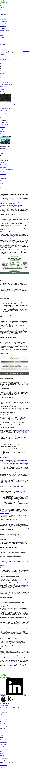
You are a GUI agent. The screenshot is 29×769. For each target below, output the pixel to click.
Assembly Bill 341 (9, 240)
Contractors (25, 381)
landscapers (2, 493)
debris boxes (16, 285)
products (16, 542)
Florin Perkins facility (8, 661)
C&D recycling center (21, 432)
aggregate (8, 324)
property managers (11, 493)
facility (19, 605)
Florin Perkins (18, 249)
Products (2, 70)
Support (1, 751)
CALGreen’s (21, 643)
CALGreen (12, 552)
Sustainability (3, 120)
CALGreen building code (10, 234)
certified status (14, 525)
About (1, 737)
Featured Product (3, 93)
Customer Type (3, 32)
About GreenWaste (4, 160)
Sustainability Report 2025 (5, 136)
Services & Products (4, 703)
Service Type (3, 14)
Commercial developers (5, 561)
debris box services (4, 409)
